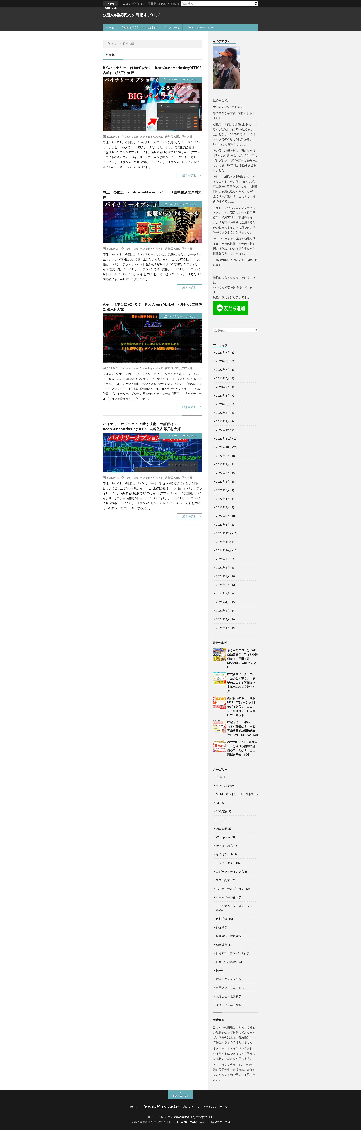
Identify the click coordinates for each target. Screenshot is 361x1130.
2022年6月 (223, 481)
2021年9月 (223, 559)
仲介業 (220, 927)
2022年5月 (223, 490)
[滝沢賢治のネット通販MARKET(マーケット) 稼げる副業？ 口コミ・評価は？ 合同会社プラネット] (219, 702)
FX (217, 776)
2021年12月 (224, 533)
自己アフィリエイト (228, 987)
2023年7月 (223, 369)
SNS (218, 819)
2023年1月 (223, 421)
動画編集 (221, 944)
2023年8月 (223, 361)
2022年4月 (223, 498)
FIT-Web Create (186, 1122)
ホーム (110, 27)
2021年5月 (223, 593)
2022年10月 (224, 447)
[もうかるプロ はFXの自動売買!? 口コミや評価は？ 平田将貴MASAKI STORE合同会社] (219, 654)
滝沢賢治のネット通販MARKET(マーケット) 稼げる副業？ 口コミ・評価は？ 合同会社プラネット (242, 706)
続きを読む (189, 175)
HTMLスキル (224, 785)
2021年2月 (223, 619)
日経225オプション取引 (231, 953)
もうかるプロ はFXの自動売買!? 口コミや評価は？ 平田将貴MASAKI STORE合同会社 (242, 658)
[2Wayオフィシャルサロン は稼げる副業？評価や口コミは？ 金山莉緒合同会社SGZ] (219, 746)
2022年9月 (223, 455)
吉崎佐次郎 (172, 136)
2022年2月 (223, 516)
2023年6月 (223, 378)
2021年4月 (223, 602)
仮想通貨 (221, 918)
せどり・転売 (224, 845)
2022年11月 (224, 438)
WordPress (222, 1122)
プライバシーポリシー (200, 27)
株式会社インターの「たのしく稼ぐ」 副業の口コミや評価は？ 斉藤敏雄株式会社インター (242, 682)
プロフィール (171, 27)
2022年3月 (223, 507)
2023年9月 (223, 352)
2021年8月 (223, 567)
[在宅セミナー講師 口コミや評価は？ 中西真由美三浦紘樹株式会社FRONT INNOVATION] (219, 726)
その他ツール (224, 854)
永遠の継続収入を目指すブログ (131, 15)
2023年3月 (223, 404)
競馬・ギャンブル (227, 979)
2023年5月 (223, 387)
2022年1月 (223, 524)
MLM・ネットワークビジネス (235, 794)
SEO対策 (221, 811)
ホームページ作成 (227, 897)
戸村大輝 (186, 136)
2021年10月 (224, 550)
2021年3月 (223, 610)
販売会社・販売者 (227, 996)
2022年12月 (224, 430)
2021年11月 (224, 541)
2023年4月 (223, 395)
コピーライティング (228, 871)
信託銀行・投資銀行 (228, 936)
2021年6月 (223, 584)
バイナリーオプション (182, 79)
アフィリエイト (226, 862)
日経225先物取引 (227, 961)
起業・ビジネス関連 (228, 1004)
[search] (256, 3)
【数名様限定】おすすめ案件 (138, 27)
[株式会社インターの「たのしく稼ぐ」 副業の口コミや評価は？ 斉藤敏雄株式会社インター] (219, 678)
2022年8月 (223, 464)
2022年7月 (223, 473)
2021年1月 (223, 627)
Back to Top (180, 1095)
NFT (219, 802)
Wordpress (223, 837)
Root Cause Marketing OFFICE (144, 136)
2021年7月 (223, 576)
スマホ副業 (223, 880)
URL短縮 (221, 828)
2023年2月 (223, 412)
